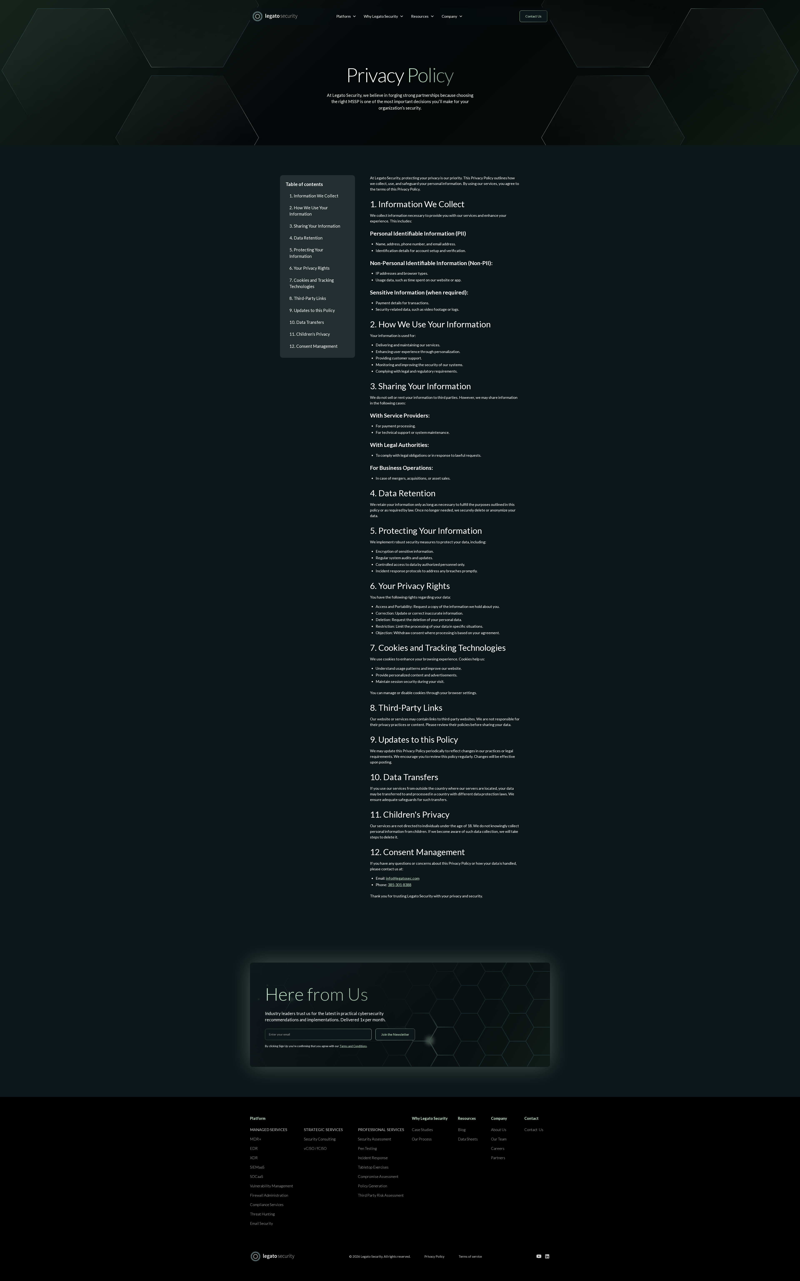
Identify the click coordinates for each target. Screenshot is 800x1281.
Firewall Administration (269, 1195)
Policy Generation (372, 1186)
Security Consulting (320, 1139)
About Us (498, 1129)
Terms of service (470, 1256)
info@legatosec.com (402, 878)
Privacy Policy (434, 1256)
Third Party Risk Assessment (381, 1195)
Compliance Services (267, 1204)
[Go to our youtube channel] (539, 1256)
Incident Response (373, 1157)
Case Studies (422, 1129)
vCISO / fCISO (315, 1148)
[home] (283, 16)
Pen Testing (367, 1148)
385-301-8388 (399, 884)
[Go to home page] (272, 1256)
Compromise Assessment (378, 1176)
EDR (254, 1148)
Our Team (498, 1139)
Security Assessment (374, 1139)
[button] (346, 16)
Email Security (261, 1223)
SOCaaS (256, 1176)
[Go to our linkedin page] (547, 1256)
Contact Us (533, 1129)
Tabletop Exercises (373, 1167)
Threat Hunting (262, 1214)
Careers (497, 1148)
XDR (254, 1157)
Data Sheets (468, 1139)
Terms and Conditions (353, 1046)
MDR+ (255, 1139)
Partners (498, 1157)
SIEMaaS (257, 1167)
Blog (462, 1129)
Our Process (422, 1139)
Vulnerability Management (271, 1186)
